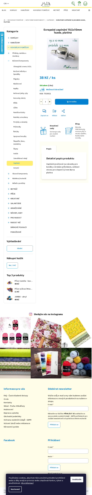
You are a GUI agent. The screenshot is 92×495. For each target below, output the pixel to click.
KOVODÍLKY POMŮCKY (20, 47)
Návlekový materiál (19, 178)
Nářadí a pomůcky (18, 183)
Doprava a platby (11, 413)
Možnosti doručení (54, 89)
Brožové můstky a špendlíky (19, 72)
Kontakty (8, 402)
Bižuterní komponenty (20, 61)
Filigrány (16, 79)
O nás (6, 399)
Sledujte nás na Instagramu (48, 314)
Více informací (27, 483)
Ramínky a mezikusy (20, 117)
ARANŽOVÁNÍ (16, 208)
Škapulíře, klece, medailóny (19, 142)
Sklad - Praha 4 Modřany (14, 406)
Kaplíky (15, 89)
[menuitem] (4, 10)
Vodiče (15, 154)
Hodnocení (8, 409)
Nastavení (15, 489)
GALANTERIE (16, 203)
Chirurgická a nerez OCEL (22, 67)
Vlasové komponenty (20, 174)
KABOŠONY (15, 42)
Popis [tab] (49, 149)
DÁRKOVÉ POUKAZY (19, 227)
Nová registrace (55, 473)
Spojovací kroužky (19, 136)
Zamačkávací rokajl (20, 158)
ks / (12, 265)
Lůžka (15, 108)
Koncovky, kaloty (19, 98)
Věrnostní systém (11, 427)
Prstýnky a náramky (20, 122)
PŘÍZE (13, 193)
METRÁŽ (14, 189)
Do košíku (73, 102)
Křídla (15, 103)
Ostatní (16, 168)
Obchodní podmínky (12, 416)
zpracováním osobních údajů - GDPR (61, 416)
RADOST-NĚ (16, 222)
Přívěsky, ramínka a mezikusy (19, 54)
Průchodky (17, 127)
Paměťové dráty (19, 112)
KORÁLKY (14, 38)
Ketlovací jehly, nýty (20, 93)
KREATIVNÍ (15, 198)
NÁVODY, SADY (17, 213)
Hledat (19, 248)
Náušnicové (17, 84)
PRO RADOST (16, 217)
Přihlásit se (54, 425)
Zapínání (16, 163)
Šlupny (15, 149)
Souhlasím (76, 479)
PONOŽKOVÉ (16, 232)
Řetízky (16, 132)
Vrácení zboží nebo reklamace (17, 423)
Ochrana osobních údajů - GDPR (18, 420)
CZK (5, 3)
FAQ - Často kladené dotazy (16, 395)
